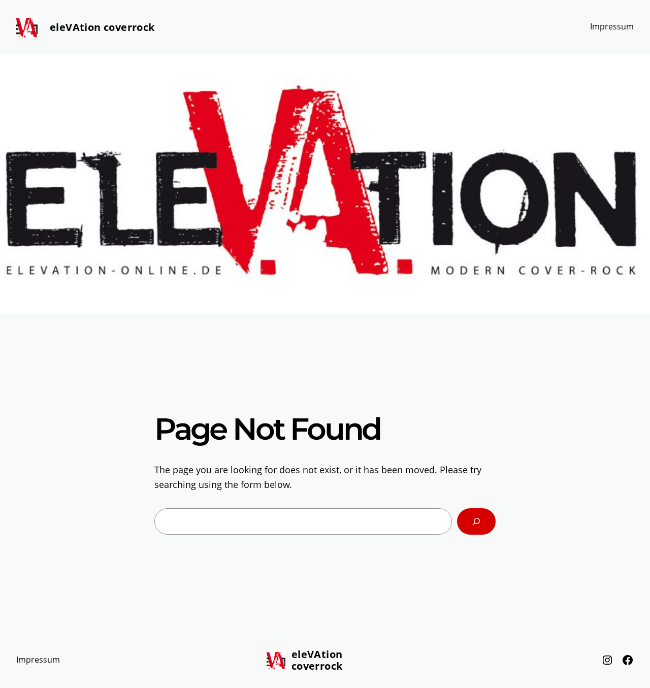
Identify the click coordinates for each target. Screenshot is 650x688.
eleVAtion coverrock (102, 27)
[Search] (476, 521)
